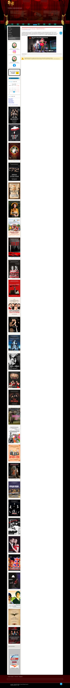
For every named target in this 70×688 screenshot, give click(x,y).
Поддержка (20, 676)
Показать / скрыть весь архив (13, 104)
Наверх (61, 684)
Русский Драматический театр (9, 685)
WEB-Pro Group (19, 684)
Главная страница (10, 676)
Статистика (16, 676)
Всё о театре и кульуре (15, 3)
